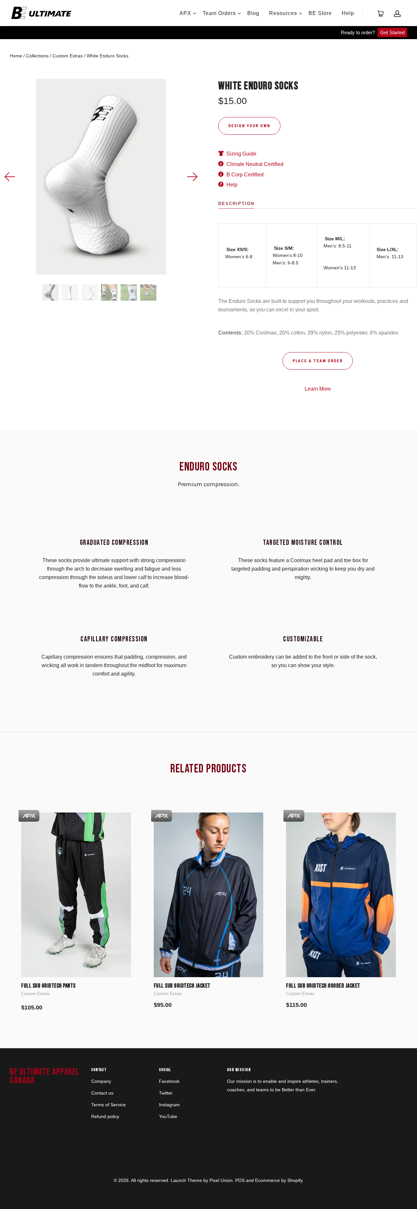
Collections (37, 55)
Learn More (318, 389)
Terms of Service (108, 1104)
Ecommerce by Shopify (278, 1180)
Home (16, 55)
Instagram (169, 1104)
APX (185, 13)
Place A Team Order (318, 361)
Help (348, 13)
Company (101, 1081)
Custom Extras (67, 55)
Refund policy (105, 1116)
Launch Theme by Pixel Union (202, 1180)
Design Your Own (249, 126)
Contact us (102, 1093)
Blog (253, 13)
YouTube (168, 1116)
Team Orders (219, 13)
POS (240, 1180)
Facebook (169, 1081)
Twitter (166, 1093)
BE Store (320, 13)
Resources (283, 13)
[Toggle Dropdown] (194, 13)
